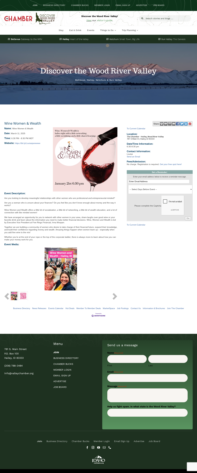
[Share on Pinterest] (190, 123)
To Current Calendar (136, 128)
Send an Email (133, 156)
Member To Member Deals (88, 308)
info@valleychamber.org (18, 373)
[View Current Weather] (174, 123)
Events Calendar (55, 308)
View (89, 20)
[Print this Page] (161, 123)
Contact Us (136, 308)
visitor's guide (104, 20)
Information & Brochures (154, 308)
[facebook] (87, 447)
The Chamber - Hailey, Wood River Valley (145, 137)
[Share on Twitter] (182, 123)
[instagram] (93, 447)
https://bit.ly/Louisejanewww (27, 143)
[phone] (109, 447)
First (109, 365)
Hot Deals (69, 308)
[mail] (104, 447)
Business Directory (21, 308)
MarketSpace (109, 308)
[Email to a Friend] (165, 123)
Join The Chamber (175, 308)
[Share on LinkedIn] (186, 123)
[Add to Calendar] (169, 123)
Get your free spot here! (171, 164)
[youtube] (98, 447)
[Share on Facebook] (178, 123)
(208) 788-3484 (13, 365)
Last (150, 365)
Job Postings (123, 308)
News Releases (39, 308)
